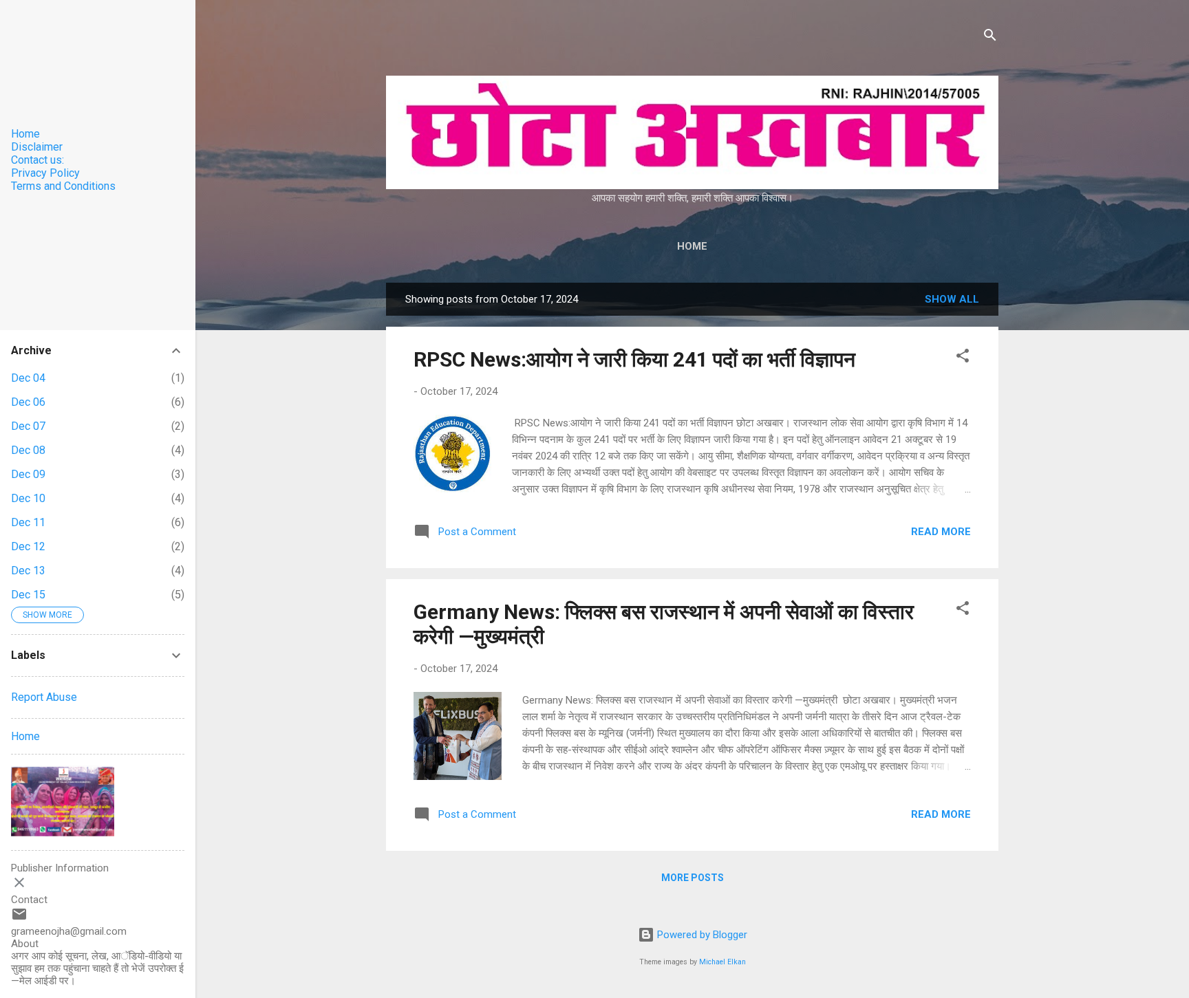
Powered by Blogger (700, 935)
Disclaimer (37, 146)
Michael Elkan (722, 961)
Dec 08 (28, 450)
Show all (952, 299)
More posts (692, 877)
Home (692, 246)
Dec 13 (28, 570)
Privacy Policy (45, 173)
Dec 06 (28, 402)
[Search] (990, 37)
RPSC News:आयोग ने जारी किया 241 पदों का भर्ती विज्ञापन (634, 359)
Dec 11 (28, 522)
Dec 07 (28, 426)
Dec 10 (28, 498)
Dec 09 (28, 474)
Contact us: (37, 159)
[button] (962, 358)
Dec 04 (28, 377)
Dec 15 (28, 594)
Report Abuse (44, 697)
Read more (941, 531)
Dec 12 (28, 546)
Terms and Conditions (63, 186)
